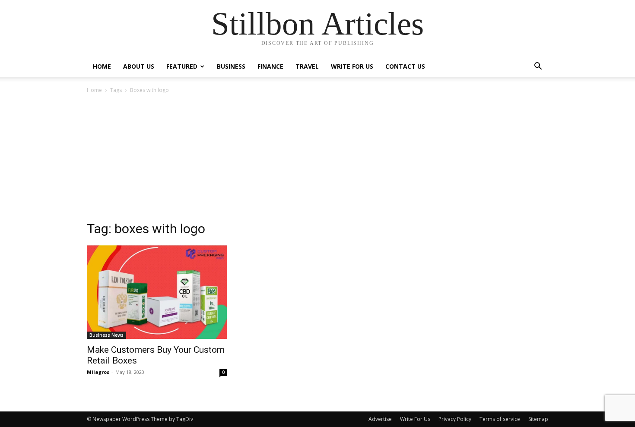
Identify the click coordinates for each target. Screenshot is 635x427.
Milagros (98, 372)
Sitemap (538, 419)
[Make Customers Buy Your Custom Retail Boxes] (157, 292)
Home (102, 66)
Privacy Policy (454, 419)
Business (231, 66)
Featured (181, 66)
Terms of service (499, 419)
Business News (106, 335)
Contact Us (405, 66)
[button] (537, 67)
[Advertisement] (317, 159)
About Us (138, 66)
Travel (307, 66)
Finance (270, 66)
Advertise (380, 419)
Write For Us (352, 66)
